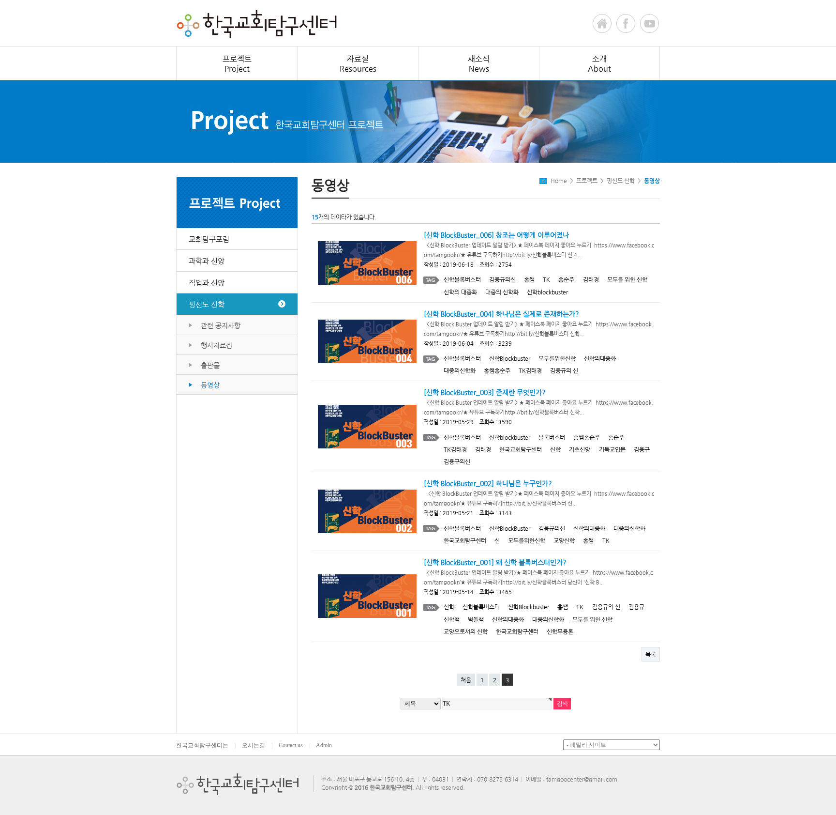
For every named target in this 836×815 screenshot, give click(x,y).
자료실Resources (358, 63)
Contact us (291, 745)
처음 (466, 680)
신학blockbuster (547, 292)
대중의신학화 (460, 370)
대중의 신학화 (502, 292)
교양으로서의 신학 (466, 631)
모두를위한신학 (557, 358)
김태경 (591, 279)
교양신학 (564, 540)
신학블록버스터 (462, 279)
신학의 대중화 (460, 292)
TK (546, 279)
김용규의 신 (564, 370)
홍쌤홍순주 (497, 370)
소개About (599, 63)
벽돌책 (476, 619)
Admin (324, 745)
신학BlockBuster (509, 528)
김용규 (642, 449)
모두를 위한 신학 (627, 279)
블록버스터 (551, 437)
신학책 (452, 619)
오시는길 (253, 745)
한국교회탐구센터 (520, 449)
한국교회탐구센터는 (202, 745)
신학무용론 (560, 631)
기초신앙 (579, 449)
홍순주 (566, 279)
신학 (555, 449)
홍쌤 (529, 279)
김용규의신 (502, 279)
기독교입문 (612, 449)
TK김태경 (530, 370)
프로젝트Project (237, 63)
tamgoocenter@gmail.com (581, 779)
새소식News (479, 63)
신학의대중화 (600, 358)
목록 (650, 654)
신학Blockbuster (509, 358)
